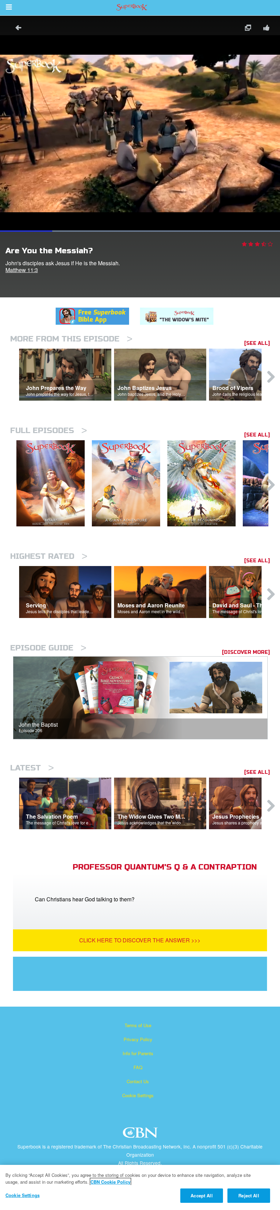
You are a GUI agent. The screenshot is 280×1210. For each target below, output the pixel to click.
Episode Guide (48, 648)
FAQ (138, 1067)
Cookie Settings (138, 1095)
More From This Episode (71, 339)
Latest (32, 767)
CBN (141, 1134)
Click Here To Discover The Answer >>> (139, 940)
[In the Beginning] (205, 483)
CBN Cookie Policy (110, 1182)
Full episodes (48, 430)
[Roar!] (54, 483)
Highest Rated (48, 556)
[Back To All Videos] (16, 28)
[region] (140, 1187)
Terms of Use (138, 1025)
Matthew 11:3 (21, 270)
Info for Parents (138, 1053)
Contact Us (138, 1081)
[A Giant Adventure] (129, 483)
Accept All (201, 1195)
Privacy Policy (138, 1039)
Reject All (248, 1195)
